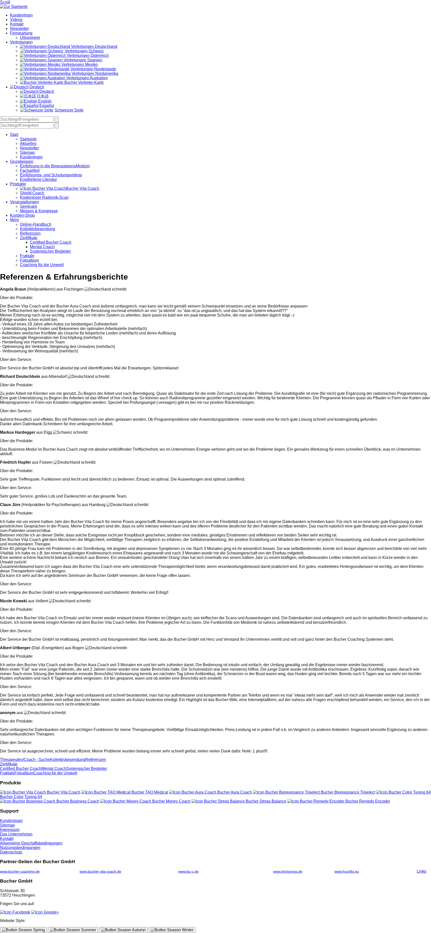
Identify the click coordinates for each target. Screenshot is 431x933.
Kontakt (16, 24)
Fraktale (27, 256)
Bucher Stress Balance (265, 801)
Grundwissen (21, 161)
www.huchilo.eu (346, 871)
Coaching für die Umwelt (42, 265)
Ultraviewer (30, 37)
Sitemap (27, 152)
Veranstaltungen (24, 202)
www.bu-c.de (188, 871)
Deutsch (36, 87)
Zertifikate (28, 238)
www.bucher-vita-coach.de (100, 871)
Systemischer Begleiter (50, 251)
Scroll (5, 2)
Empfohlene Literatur (38, 179)
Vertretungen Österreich (87, 55)
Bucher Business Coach (77, 801)
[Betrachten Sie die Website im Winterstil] (172, 930)
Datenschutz (11, 852)
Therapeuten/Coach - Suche (25, 759)
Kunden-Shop (22, 215)
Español (46, 106)
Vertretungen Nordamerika (94, 73)
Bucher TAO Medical (149, 792)
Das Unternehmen (16, 834)
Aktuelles (28, 143)
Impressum (9, 830)
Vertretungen (21, 42)
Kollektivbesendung (37, 229)
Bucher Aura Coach (234, 792)
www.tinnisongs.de (287, 871)
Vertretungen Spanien (82, 60)
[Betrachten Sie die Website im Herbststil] (123, 930)
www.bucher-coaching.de (20, 871)
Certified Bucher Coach (50, 242)
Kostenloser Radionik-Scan (44, 197)
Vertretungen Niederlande (93, 69)
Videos (16, 19)
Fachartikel (30, 170)
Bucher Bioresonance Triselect (347, 792)
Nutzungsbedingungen (20, 847)
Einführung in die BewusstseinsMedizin (55, 166)
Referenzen (30, 233)
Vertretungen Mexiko (79, 64)
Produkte (18, 184)
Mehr (14, 220)
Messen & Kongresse (39, 211)
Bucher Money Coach (171, 801)
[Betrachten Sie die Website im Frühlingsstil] (23, 930)
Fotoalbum (29, 260)
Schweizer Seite (69, 110)
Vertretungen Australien (86, 78)
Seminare (28, 206)
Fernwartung (21, 33)
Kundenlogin (21, 15)
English (45, 101)
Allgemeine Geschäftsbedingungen (31, 843)
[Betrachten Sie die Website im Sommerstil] (73, 930)
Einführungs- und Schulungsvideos (51, 175)
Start (14, 134)
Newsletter (19, 28)
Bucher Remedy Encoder (367, 801)
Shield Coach (32, 193)
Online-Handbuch (35, 224)
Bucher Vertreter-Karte (83, 82)
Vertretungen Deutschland (93, 46)
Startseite (28, 139)
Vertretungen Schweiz (84, 51)
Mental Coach (42, 247)
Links (421, 871)
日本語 (43, 96)
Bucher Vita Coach (82, 188)
